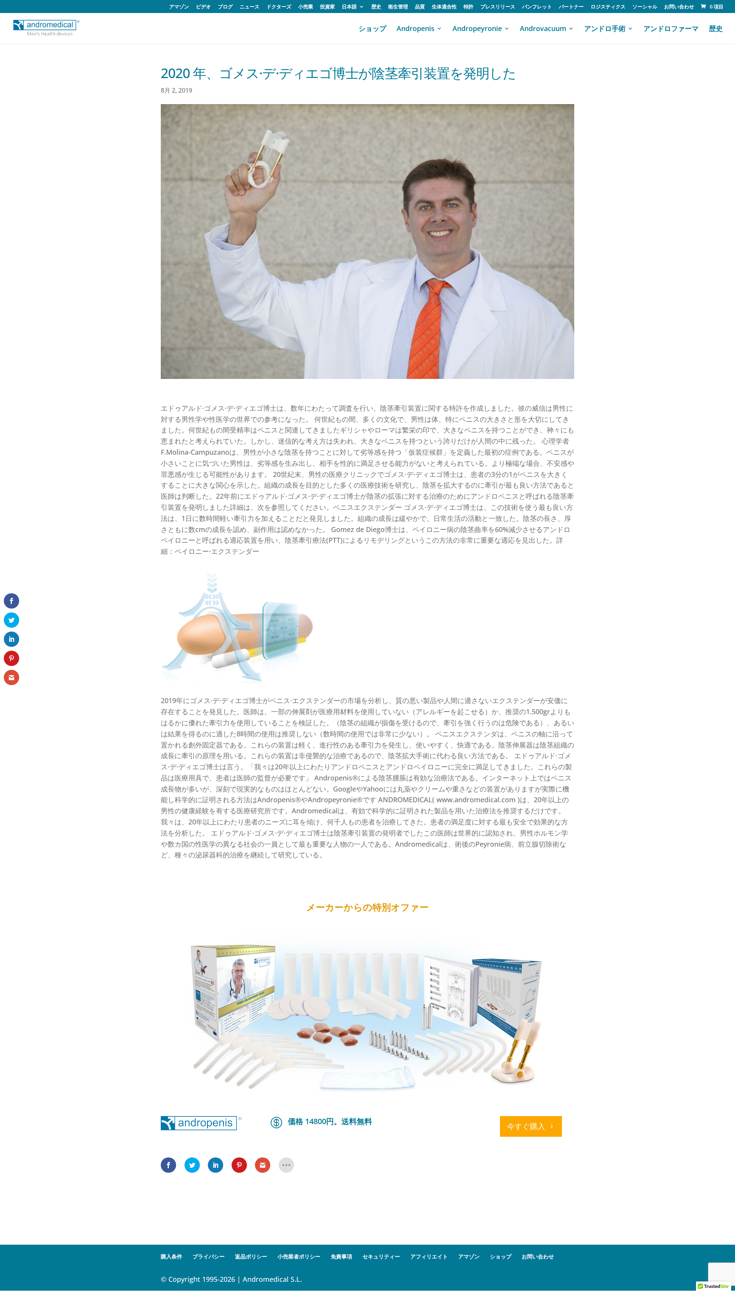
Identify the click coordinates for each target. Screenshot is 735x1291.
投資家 (327, 7)
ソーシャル (644, 7)
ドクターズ (278, 7)
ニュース (250, 7)
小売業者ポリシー (299, 1256)
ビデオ (203, 7)
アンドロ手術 (605, 29)
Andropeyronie (477, 29)
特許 (469, 7)
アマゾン (179, 7)
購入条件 (171, 1256)
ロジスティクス (608, 7)
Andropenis (415, 29)
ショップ (372, 29)
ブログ (225, 7)
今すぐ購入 (526, 1126)
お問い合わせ (679, 7)
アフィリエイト (429, 1256)
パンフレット (537, 7)
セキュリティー (381, 1256)
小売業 (305, 7)
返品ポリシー (251, 1256)
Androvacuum (543, 29)
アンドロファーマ (671, 29)
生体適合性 (444, 7)
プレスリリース (497, 7)
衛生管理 (398, 7)
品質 (420, 7)
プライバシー (209, 1256)
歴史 (376, 7)
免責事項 (341, 1256)
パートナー (571, 7)
